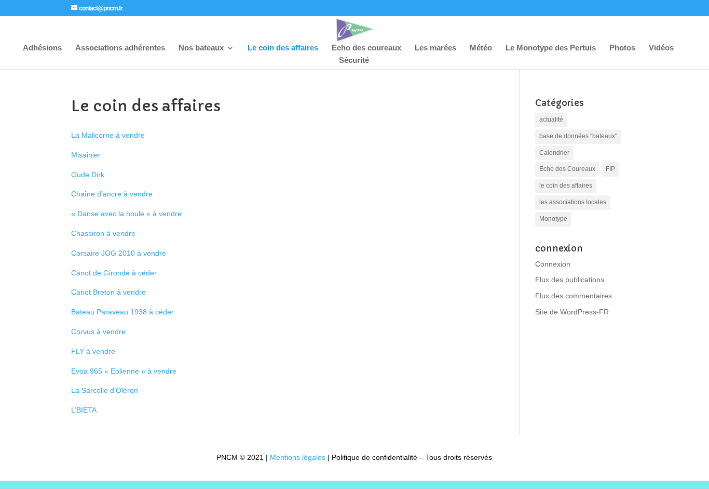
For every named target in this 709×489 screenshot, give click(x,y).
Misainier (86, 155)
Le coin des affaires (283, 48)
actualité (551, 119)
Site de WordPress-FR (572, 312)
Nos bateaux (201, 48)
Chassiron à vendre (103, 233)
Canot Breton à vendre (108, 292)
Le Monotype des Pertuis (551, 48)
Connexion (552, 264)
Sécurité (354, 60)
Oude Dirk (87, 174)
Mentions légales (297, 457)
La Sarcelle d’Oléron (104, 390)
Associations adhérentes (120, 48)
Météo (481, 48)
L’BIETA (84, 410)
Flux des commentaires (573, 296)
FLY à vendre (93, 351)
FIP (610, 169)
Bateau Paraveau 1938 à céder (122, 312)
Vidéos (661, 48)
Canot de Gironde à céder (114, 273)
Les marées (435, 48)
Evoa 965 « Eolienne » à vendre (123, 371)
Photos (622, 48)
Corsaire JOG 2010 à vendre (118, 253)
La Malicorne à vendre (108, 135)
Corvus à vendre (98, 331)
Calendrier (554, 152)
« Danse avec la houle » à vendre (126, 213)
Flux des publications (569, 279)
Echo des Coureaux (567, 169)
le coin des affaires (565, 185)
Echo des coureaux (366, 48)
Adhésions (42, 48)
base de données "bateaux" (578, 136)
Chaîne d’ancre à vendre (112, 194)
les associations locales (572, 202)
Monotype (553, 218)
